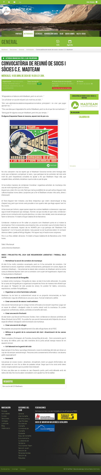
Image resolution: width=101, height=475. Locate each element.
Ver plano (73, 166)
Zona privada (91, 2)
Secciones (13, 49)
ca (20, 2)
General (21, 49)
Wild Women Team (25, 445)
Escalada (21, 433)
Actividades (28, 34)
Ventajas (4, 421)
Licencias (38, 34)
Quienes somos (5, 469)
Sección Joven (23, 448)
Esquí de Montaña (24, 436)
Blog (61, 34)
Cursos (4, 416)
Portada (19, 34)
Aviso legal (15, 469)
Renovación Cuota (51, 34)
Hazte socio (81, 34)
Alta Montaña (23, 416)
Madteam (4, 49)
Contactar (23, 469)
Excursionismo (23, 438)
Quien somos (70, 34)
